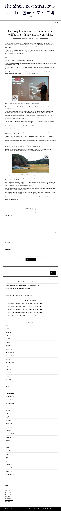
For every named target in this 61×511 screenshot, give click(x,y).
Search (7, 269)
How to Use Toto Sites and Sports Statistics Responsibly (19, 295)
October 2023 (9, 440)
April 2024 (8, 420)
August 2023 (9, 447)
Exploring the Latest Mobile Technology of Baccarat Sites (20, 281)
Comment (9, 215)
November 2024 (10, 396)
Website (7, 249)
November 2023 (10, 437)
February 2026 (9, 345)
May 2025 (8, 376)
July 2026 (8, 328)
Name (7, 236)
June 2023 (8, 454)
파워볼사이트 (8, 494)
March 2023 (9, 464)
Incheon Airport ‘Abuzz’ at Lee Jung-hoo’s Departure (29, 303)
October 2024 (9, 400)
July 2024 (8, 410)
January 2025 (9, 389)
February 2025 (9, 386)
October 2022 (9, 478)
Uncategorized (14, 199)
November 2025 (10, 355)
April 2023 (8, 461)
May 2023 (8, 457)
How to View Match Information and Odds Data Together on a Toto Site (23, 285)
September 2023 (10, 444)
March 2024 (9, 423)
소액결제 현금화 (9, 500)
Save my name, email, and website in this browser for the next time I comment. (30, 256)
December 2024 (10, 393)
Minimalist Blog (43, 508)
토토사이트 (7, 490)
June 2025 (8, 372)
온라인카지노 (17, 64)
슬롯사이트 (7, 496)
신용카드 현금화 (9, 501)
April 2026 (8, 338)
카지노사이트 (11, 303)
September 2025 (10, 362)
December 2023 (10, 434)
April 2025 (8, 379)
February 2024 (9, 427)
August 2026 (9, 325)
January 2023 (9, 471)
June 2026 (8, 332)
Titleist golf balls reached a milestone (18, 136)
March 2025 (9, 383)
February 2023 (9, 467)
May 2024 (8, 417)
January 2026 (9, 349)
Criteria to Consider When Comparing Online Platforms (19, 292)
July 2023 (8, 450)
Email (7, 243)
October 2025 (9, 359)
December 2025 (10, 352)
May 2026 (8, 335)
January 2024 (9, 430)
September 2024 (10, 403)
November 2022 (10, 474)
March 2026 (9, 342)
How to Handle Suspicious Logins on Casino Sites (18, 288)
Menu (56, 22)
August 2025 (9, 366)
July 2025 (8, 369)
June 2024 (8, 413)
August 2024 (9, 406)
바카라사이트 (8, 498)
